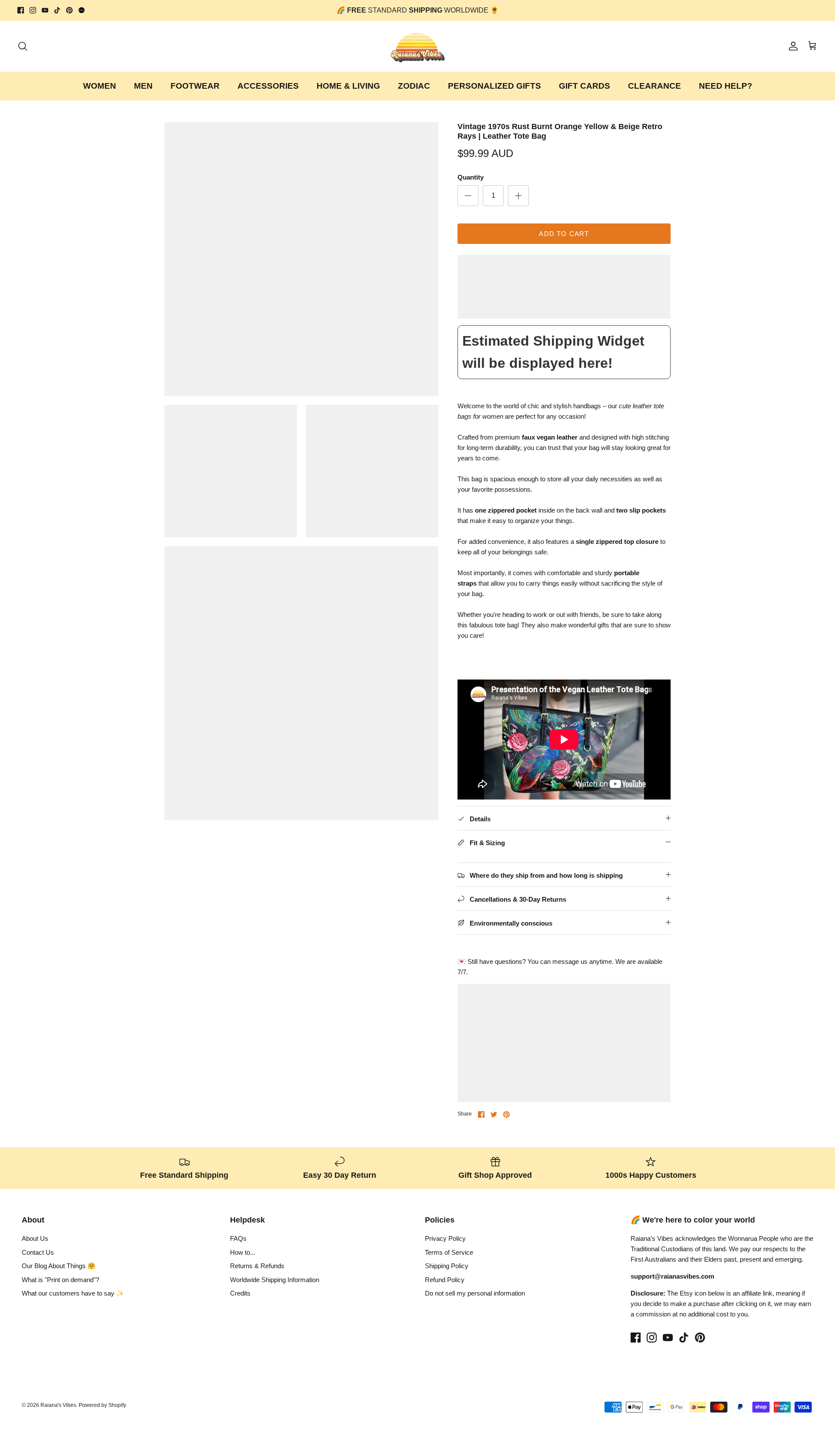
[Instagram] (33, 10)
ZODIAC (414, 85)
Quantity (471, 177)
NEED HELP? (725, 85)
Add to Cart (564, 233)
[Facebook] (20, 10)
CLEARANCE (654, 85)
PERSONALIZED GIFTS (494, 85)
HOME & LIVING (348, 85)
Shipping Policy (446, 1265)
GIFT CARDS (584, 85)
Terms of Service (449, 1252)
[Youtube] (45, 10)
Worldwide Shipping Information (274, 1279)
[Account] (791, 46)
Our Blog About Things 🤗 (59, 1265)
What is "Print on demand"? (60, 1279)
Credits (240, 1293)
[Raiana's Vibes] (418, 46)
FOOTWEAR (195, 85)
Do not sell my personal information (475, 1293)
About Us (35, 1238)
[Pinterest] (69, 10)
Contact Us (38, 1252)
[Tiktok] (57, 10)
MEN (143, 85)
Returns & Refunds (257, 1265)
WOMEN (99, 85)
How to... (242, 1252)
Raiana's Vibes (58, 1405)
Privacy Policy (445, 1238)
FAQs (238, 1238)
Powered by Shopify (102, 1405)
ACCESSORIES (268, 85)
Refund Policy (444, 1279)
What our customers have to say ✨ (73, 1293)
